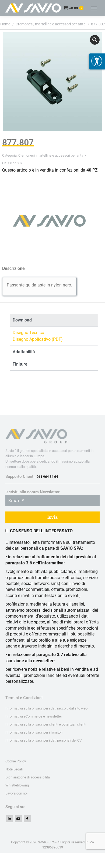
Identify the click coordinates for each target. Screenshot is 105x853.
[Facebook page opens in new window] (27, 818)
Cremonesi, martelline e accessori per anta (50, 155)
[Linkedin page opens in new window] (9, 818)
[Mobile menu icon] (94, 8)
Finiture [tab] (20, 364)
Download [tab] (22, 320)
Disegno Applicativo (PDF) (38, 339)
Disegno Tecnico (28, 332)
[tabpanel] (54, 336)
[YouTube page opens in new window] (18, 818)
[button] (95, 40)
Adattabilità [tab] (24, 351)
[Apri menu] (97, 61)
